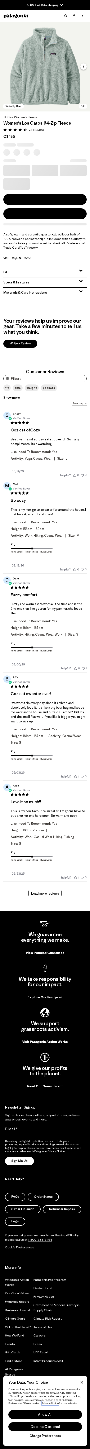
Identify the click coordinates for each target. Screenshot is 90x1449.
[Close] (81, 1382)
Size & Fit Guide (22, 1209)
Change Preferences (45, 1435)
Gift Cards (12, 1352)
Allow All (45, 1414)
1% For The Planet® (18, 1327)
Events (10, 1344)
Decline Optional (45, 1426)
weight (32, 388)
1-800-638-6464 (40, 1240)
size (18, 388)
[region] (45, 1411)
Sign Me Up (19, 1161)
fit (7, 388)
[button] (45, 66)
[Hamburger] (82, 16)
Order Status (43, 1197)
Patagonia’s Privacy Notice (49, 1151)
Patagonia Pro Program (49, 1280)
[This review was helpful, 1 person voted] (75, 776)
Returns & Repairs (62, 1209)
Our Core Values (17, 1293)
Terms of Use (42, 1327)
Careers (39, 1335)
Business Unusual (17, 1310)
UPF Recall (40, 1352)
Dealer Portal (42, 1288)
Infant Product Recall (48, 1361)
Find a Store (13, 1361)
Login (15, 1221)
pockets (49, 388)
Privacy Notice (43, 1297)
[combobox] (79, 404)
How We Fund (14, 1335)
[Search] (66, 16)
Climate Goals (15, 1318)
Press (37, 1344)
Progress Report (17, 1302)
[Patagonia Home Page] (15, 16)
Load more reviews (45, 893)
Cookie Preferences (19, 1247)
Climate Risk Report (47, 1318)
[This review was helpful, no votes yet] (74, 475)
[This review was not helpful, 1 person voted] (83, 668)
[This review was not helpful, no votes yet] (82, 475)
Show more (11, 398)
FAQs (15, 1197)
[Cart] (74, 16)
